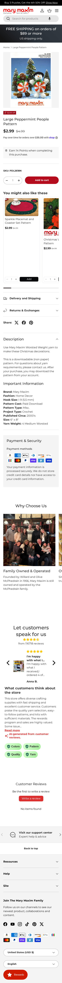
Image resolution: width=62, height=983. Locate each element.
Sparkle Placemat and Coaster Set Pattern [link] (19, 221)
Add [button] (29, 279)
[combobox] (31, 18)
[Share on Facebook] (23, 322)
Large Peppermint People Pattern (29, 47)
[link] (21, 207)
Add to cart (42, 180)
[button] (49, 18)
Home (6, 47)
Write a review (31, 798)
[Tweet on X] (16, 322)
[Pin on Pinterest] (31, 322)
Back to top (31, 848)
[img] (31, 639)
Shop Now (52, 2)
